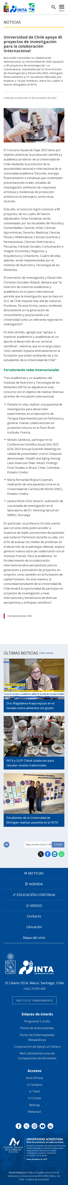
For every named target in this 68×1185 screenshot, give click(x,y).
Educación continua (36, 894)
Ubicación (34, 927)
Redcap (34, 1105)
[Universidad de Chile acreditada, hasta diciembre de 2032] (34, 1149)
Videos (36, 905)
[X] (26, 1126)
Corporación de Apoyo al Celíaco (37, 1046)
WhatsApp (61, 854)
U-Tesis (34, 1091)
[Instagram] (34, 1126)
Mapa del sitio (34, 937)
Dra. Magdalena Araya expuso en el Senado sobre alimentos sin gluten (30, 705)
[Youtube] (42, 1126)
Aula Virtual (34, 1078)
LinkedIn (54, 854)
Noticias (12, 22)
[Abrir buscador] (53, 7)
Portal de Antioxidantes (37, 1028)
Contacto (34, 916)
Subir (6, 845)
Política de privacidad (37, 1179)
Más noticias (46, 653)
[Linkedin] (50, 1126)
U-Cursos (34, 1098)
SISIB (30, 1172)
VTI (36, 1172)
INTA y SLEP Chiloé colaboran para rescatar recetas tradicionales (30, 763)
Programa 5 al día (37, 1021)
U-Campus (34, 1084)
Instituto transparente (34, 1000)
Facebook (48, 854)
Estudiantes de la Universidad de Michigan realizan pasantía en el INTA (32, 820)
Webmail (34, 1112)
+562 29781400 (34, 989)
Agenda (36, 884)
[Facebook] (18, 1126)
